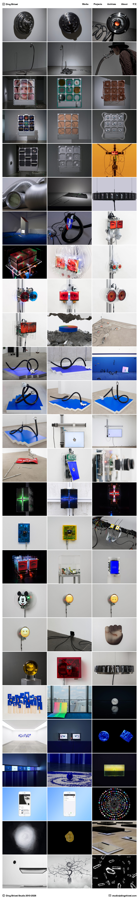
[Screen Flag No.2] (24, 465)
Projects (98, 4)
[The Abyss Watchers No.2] (114, 533)
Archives (111, 4)
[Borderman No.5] (114, 262)
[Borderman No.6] (69, 262)
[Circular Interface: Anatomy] (24, 126)
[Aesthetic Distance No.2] (24, 600)
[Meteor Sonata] (69, 838)
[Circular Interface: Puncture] (69, 126)
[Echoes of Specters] (114, 194)
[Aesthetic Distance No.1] (24, 634)
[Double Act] (114, 871)
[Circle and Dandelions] (24, 770)
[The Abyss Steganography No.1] (114, 431)
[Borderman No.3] (69, 296)
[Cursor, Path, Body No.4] (24, 397)
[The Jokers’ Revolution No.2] (114, 668)
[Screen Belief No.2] (69, 499)
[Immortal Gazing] (69, 736)
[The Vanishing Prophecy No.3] (114, 329)
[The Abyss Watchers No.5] (24, 533)
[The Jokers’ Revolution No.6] (69, 634)
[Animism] (24, 838)
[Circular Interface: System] (69, 92)
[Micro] (114, 804)
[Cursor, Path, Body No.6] (69, 363)
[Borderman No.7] (24, 262)
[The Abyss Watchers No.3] (69, 533)
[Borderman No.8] (114, 228)
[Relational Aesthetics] (24, 736)
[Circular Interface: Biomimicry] (114, 126)
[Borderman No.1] (24, 329)
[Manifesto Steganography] (24, 194)
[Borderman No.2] (114, 296)
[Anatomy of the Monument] (24, 228)
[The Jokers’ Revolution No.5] (114, 634)
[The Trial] (114, 160)
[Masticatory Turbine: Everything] (69, 25)
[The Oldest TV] (114, 702)
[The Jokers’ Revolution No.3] (69, 668)
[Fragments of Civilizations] (114, 736)
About (124, 4)
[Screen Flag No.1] (69, 465)
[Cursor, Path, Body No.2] (114, 397)
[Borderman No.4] (24, 296)
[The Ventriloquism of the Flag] (69, 194)
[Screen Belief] (114, 499)
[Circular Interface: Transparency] (69, 160)
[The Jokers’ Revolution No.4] (24, 668)
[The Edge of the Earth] (114, 770)
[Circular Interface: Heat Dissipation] (114, 92)
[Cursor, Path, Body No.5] (114, 363)
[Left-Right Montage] (114, 465)
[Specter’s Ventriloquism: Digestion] (24, 58)
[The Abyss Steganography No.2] (69, 431)
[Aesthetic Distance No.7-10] (69, 600)
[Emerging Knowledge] (69, 770)
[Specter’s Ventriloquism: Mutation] (69, 58)
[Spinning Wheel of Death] (69, 329)
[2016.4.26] (69, 804)
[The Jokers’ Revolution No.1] (24, 702)
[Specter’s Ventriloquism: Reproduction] (114, 25)
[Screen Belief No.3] (24, 499)
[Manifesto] (69, 228)
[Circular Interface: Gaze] (24, 92)
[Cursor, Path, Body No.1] (24, 431)
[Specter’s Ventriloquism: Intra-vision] (114, 58)
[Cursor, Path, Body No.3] (69, 397)
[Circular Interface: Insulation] (24, 160)
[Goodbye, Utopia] (114, 838)
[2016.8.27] (24, 804)
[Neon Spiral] (69, 702)
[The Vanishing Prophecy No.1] (114, 567)
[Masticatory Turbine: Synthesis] (24, 25)
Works (85, 4)
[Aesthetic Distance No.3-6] (114, 600)
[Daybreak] (24, 871)
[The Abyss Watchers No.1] (24, 567)
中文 (135, 4)
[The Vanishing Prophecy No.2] (69, 567)
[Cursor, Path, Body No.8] (24, 363)
